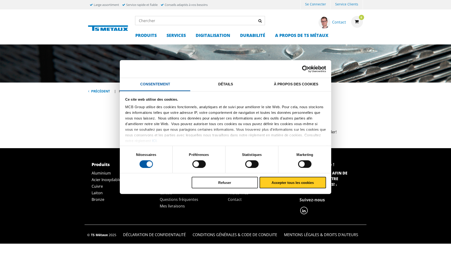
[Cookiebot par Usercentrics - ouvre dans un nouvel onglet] (305, 68)
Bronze (98, 199)
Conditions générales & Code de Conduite (235, 234)
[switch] (199, 164)
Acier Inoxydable (106, 179)
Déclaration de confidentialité (154, 234)
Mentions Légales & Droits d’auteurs (321, 234)
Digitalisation (213, 35)
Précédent (100, 91)
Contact (235, 199)
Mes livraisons (172, 206)
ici (154, 141)
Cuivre (97, 186)
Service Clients (346, 4)
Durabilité (252, 35)
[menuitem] (315, 5)
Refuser (224, 183)
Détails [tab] (225, 84)
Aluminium (101, 173)
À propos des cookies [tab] (296, 84)
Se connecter (315, 4)
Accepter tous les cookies (293, 183)
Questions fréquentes (179, 199)
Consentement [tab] (155, 84)
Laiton (97, 192)
